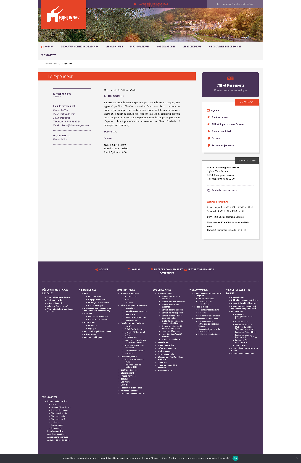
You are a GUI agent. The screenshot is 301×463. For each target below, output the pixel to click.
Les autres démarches (171, 331)
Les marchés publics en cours (97, 331)
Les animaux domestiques (135, 317)
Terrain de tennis (58, 416)
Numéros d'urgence (129, 391)
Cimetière (125, 382)
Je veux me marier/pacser (172, 313)
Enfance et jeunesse (130, 293)
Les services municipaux (98, 316)
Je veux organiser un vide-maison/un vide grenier (172, 327)
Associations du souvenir (242, 353)
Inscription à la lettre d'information (237, 3)
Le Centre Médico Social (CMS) (135, 333)
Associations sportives (57, 437)
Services (88, 313)
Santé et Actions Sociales (132, 323)
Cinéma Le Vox (60, 110)
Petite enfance (130, 296)
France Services (128, 376)
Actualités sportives (56, 434)
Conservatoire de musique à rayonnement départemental (243, 307)
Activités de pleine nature (58, 440)
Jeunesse (129, 302)
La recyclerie (130, 314)
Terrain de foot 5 (58, 419)
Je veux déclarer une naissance (170, 305)
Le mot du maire (94, 296)
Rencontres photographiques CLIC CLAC (244, 316)
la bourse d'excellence (171, 339)
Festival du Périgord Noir (245, 332)
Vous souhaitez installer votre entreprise (207, 294)
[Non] (297, 458)
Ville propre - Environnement (134, 305)
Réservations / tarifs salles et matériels (171, 358)
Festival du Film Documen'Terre (241, 341)
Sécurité (125, 385)
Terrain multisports (59, 413)
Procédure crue (165, 370)
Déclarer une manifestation (209, 334)
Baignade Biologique (59, 410)
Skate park (55, 422)
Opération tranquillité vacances (167, 366)
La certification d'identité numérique (172, 335)
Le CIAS (128, 326)
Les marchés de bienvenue (209, 316)
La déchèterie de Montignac (136, 311)
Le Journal (92, 325)
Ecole (127, 299)
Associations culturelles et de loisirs (244, 349)
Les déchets (130, 308)
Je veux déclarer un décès (172, 310)
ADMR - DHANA (131, 337)
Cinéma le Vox (60, 139)
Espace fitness (57, 425)
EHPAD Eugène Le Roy (134, 329)
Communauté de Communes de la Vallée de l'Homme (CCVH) (97, 309)
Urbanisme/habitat (129, 356)
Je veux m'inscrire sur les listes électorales (172, 317)
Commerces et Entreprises (206, 319)
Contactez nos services (97, 319)
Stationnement (127, 373)
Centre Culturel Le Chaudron (243, 303)
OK (235, 458)
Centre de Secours (129, 370)
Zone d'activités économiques (204, 302)
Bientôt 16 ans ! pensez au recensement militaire (172, 322)
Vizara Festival (241, 345)
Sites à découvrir (55, 303)
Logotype (92, 328)
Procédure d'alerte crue (131, 388)
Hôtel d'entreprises (206, 298)
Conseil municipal (95, 305)
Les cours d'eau (131, 320)
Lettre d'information (201, 269)
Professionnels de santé (134, 350)
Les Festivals (237, 311)
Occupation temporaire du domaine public (209, 330)
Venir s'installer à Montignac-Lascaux (60, 310)
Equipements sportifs (57, 401)
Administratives (165, 293)
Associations (163, 342)
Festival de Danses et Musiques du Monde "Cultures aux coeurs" (244, 326)
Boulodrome (56, 428)
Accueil (47, 63)
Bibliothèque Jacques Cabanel (244, 300)
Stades (54, 404)
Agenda (48, 46)
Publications (89, 322)
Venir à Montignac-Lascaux (59, 297)
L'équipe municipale (96, 299)
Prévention (129, 353)
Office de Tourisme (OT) (57, 306)
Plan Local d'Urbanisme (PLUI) (134, 360)
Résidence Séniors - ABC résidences (135, 346)
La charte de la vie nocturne (133, 394)
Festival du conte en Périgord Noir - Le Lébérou (246, 336)
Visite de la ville (54, 300)
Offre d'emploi (90, 334)
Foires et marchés (166, 354)
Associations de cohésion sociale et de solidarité (135, 341)
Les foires (202, 313)
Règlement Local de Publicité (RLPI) (133, 366)
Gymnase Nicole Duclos (60, 407)
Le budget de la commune (98, 302)
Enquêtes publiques (93, 337)
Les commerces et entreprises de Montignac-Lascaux (209, 324)
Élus (86, 293)
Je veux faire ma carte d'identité (171, 297)
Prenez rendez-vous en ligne (230, 90)
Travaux (124, 379)
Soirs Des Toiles (241, 322)
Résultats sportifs (55, 431)
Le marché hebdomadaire (208, 310)
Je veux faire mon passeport (173, 301)
